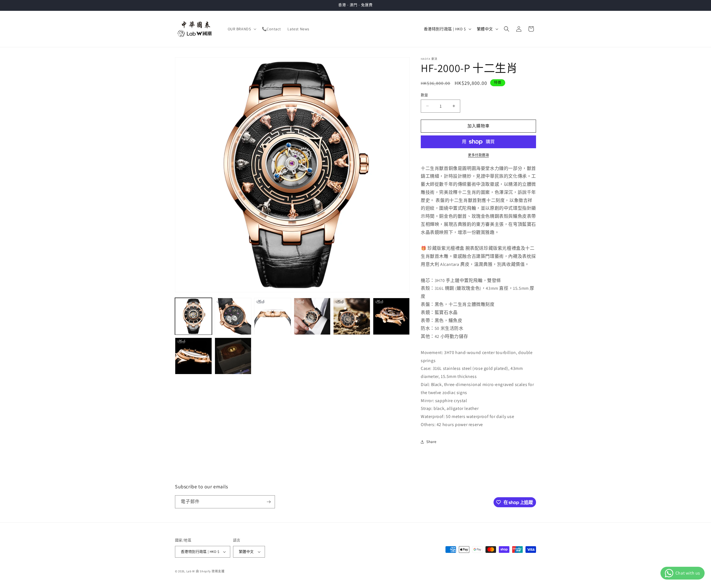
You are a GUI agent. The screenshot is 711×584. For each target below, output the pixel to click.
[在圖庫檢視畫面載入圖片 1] (193, 316)
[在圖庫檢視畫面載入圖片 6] (391, 316)
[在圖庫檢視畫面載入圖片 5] (351, 316)
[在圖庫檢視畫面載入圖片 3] (272, 316)
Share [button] (431, 441)
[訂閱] (268, 501)
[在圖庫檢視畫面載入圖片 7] (193, 356)
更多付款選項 (478, 155)
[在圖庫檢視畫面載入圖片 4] (312, 316)
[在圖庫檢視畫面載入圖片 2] (233, 316)
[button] (241, 29)
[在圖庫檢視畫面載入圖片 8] (233, 356)
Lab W (190, 571)
